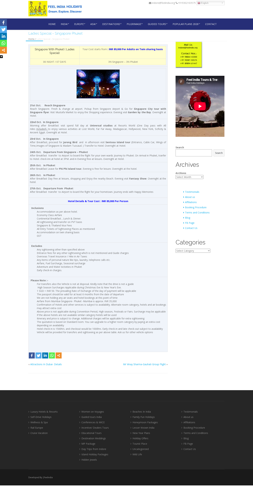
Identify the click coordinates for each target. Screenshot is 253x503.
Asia (93, 24)
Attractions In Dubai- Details (46, 364)
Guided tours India (91, 417)
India (64, 24)
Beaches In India (142, 411)
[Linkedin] (45, 355)
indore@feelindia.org (163, 2)
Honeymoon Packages (145, 422)
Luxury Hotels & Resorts (44, 411)
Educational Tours (91, 433)
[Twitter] (38, 355)
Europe (79, 24)
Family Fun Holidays (144, 417)
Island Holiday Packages (94, 454)
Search (180, 147)
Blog (187, 217)
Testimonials (192, 191)
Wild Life (137, 454)
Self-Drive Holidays (40, 417)
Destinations (111, 24)
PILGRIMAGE (134, 24)
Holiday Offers (140, 438)
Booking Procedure (196, 207)
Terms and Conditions (197, 212)
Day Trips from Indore (93, 449)
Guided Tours (157, 24)
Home (52, 24)
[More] (59, 355)
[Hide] (1, 56)
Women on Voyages (92, 411)
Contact (211, 24)
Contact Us (191, 228)
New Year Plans (141, 433)
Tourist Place (140, 443)
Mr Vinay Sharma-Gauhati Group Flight (144, 364)
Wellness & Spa (39, 422)
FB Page (189, 222)
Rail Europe (36, 427)
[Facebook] (32, 355)
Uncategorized (141, 449)
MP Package (88, 443)
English (204, 3)
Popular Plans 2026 (185, 24)
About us (190, 197)
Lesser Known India (143, 427)
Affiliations (191, 202)
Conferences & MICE (93, 422)
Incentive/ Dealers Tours (95, 427)
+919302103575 (187, 2)
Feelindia (48, 477)
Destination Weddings (93, 438)
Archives (181, 173)
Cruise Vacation (39, 433)
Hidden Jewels (89, 459)
